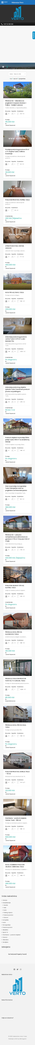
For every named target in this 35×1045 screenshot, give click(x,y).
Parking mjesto (8, 912)
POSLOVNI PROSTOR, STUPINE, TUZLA (17, 200)
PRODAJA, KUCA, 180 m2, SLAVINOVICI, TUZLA (13, 633)
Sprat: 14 (5, 932)
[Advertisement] (17, 44)
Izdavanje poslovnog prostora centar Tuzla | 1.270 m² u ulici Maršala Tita (16, 339)
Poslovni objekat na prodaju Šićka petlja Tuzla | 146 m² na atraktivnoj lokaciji (17, 440)
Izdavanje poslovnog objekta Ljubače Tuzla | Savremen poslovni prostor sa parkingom (17, 389)
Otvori (17, 95)
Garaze (5, 900)
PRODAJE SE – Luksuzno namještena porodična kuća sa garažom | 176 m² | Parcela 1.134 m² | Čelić (17, 538)
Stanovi (6, 917)
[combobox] (17, 74)
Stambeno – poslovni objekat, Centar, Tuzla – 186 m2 (16, 819)
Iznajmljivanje (7, 903)
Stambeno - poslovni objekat (11, 935)
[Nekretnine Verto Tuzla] (17, 20)
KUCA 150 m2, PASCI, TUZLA (14, 292)
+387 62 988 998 (8, 24)
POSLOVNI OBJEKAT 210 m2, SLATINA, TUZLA (14, 587)
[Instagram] (20, 969)
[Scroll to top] (32, 1042)
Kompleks (6, 920)
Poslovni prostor (8, 915)
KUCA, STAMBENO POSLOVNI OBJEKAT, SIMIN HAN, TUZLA (14, 866)
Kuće (5, 910)
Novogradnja (6, 925)
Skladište (5, 930)
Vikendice (5, 940)
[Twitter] (17, 969)
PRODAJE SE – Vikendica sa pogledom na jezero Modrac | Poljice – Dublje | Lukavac (15, 103)
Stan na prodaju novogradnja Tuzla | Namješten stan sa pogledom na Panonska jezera (16, 488)
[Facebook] (14, 969)
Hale (5, 907)
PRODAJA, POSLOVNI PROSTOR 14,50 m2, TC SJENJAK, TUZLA (15, 680)
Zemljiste (5, 942)
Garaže (6, 905)
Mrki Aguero (23, 1039)
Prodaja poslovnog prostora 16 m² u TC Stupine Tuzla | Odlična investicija (17, 151)
